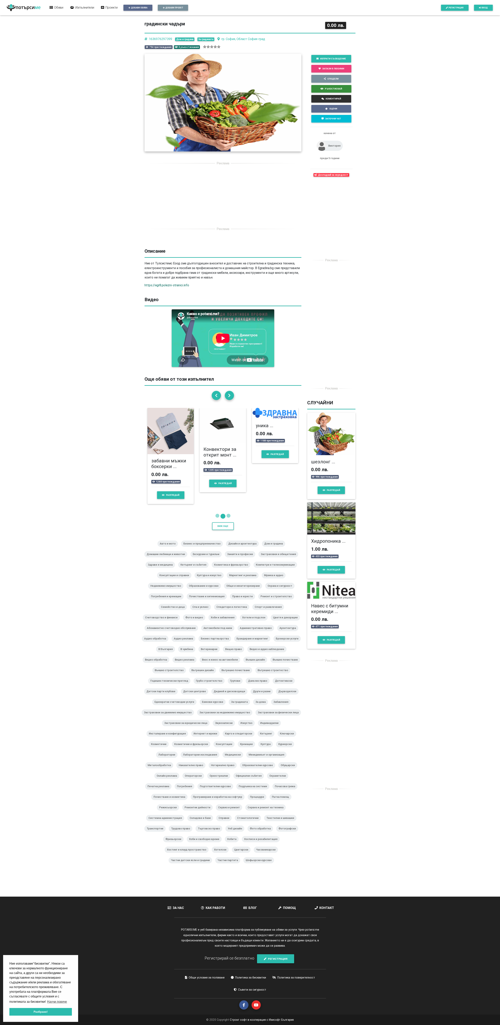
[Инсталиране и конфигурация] (168, 739)
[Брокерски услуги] (288, 644)
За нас (178, 908)
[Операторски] (194, 781)
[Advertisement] (223, 196)
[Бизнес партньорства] (216, 644)
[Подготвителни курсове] (216, 791)
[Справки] (225, 823)
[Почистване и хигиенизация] (208, 601)
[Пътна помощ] (282, 802)
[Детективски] (285, 686)
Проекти (111, 7)
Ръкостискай (333, 88)
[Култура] (267, 749)
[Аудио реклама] (184, 644)
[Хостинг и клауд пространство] (188, 855)
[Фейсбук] (243, 1005)
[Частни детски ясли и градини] (192, 865)
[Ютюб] (256, 1005)
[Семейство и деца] (174, 612)
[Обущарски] (289, 770)
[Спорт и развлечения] (269, 612)
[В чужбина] (188, 654)
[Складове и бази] (201, 823)
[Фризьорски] (175, 844)
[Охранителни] (279, 781)
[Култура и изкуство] (211, 580)
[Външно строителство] (170, 675)
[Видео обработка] (157, 665)
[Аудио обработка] (156, 644)
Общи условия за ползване (207, 977)
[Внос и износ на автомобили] (221, 665)
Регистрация (456, 7)
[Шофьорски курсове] (260, 865)
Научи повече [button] (57, 1001)
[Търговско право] (210, 834)
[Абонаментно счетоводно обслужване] (173, 633)
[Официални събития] (250, 781)
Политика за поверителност (296, 977)
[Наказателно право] (192, 770)
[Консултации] (225, 749)
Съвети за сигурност (252, 989)
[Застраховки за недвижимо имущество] (226, 718)
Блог (252, 908)
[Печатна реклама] (160, 791)
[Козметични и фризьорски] (192, 749)
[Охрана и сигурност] (281, 591)
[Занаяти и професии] (241, 559)
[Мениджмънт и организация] (268, 760)
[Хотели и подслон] (255, 623)
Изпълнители (84, 7)
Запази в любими (333, 68)
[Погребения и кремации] (168, 601)
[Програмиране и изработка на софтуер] (219, 802)
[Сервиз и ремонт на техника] (267, 813)
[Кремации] (248, 749)
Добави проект (174, 7)
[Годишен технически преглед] (171, 686)
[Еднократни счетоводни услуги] (176, 707)
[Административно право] (257, 633)
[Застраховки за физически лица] (279, 718)
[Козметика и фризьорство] (233, 570)
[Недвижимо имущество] (167, 591)
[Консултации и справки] (176, 580)
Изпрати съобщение (333, 58)
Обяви (58, 7)
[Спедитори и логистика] (233, 612)
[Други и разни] (263, 696)
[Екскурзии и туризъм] (207, 559)
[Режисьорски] (169, 813)
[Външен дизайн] (256, 665)
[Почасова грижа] (286, 791)
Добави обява (139, 7)
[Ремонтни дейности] (199, 813)
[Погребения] (186, 791)
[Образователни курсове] (259, 770)
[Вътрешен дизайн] (204, 675)
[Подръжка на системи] (254, 791)
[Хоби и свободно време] (206, 844)
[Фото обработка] (261, 834)
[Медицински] (234, 760)
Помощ (289, 908)
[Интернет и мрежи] (207, 739)
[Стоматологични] (249, 823)
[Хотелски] (222, 855)
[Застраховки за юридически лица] (187, 728)
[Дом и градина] (275, 549)
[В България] (167, 654)
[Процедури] (259, 802)
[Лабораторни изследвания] (201, 760)
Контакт (326, 908)
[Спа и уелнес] (202, 612)
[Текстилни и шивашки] (282, 823)
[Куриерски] (286, 749)
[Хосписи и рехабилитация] (262, 844)
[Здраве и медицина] (162, 570)
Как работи (215, 908)
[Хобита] (233, 844)
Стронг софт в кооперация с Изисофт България (261, 1019)
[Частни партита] (229, 865)
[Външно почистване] (286, 665)
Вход (485, 7)
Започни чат (333, 118)
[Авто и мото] (169, 549)
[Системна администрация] (166, 823)
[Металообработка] (160, 770)
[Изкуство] (248, 728)
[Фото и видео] (195, 623)
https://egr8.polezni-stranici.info (167, 285)
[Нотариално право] (224, 770)
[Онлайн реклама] (168, 781)
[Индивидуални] (271, 728)
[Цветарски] (243, 855)
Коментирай (333, 98)
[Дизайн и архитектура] (244, 549)
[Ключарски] (288, 739)
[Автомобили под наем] (219, 633)
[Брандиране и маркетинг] (253, 644)
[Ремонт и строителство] (277, 601)
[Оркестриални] (220, 781)
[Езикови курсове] (214, 707)
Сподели (332, 78)
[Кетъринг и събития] (195, 570)
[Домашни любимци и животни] (167, 559)
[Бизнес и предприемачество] (203, 549)
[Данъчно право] (259, 686)
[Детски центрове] (196, 696)
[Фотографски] (288, 834)
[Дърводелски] (289, 696)
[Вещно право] (235, 654)
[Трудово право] (182, 834)
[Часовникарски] (267, 855)
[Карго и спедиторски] (240, 739)
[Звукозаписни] (225, 728)
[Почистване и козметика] (171, 802)
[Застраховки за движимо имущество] (169, 718)
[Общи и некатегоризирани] (244, 591)
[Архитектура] (289, 633)
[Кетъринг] (268, 739)
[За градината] (241, 707)
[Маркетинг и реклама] (244, 580)
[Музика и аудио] (275, 580)
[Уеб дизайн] (236, 834)
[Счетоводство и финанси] (163, 623)
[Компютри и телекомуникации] (277, 570)
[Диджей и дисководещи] (231, 696)
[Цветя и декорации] (287, 623)
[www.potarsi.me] (23, 7)
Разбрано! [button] (41, 1011)
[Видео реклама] (186, 665)
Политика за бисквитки (250, 977)
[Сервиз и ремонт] (230, 813)
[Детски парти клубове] (162, 696)
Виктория (334, 145)
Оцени (333, 108)
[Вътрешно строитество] (274, 675)
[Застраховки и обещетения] (279, 559)
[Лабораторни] (168, 760)
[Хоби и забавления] (224, 623)
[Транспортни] (156, 834)
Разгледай (176, 489)
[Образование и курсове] (205, 591)
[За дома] (262, 707)
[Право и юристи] (244, 601)
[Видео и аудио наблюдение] (268, 654)
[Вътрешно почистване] (237, 675)
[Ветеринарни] (210, 654)
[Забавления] (282, 707)
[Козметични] (160, 749)
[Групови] (237, 686)
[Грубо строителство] (211, 686)
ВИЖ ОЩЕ (222, 526)
